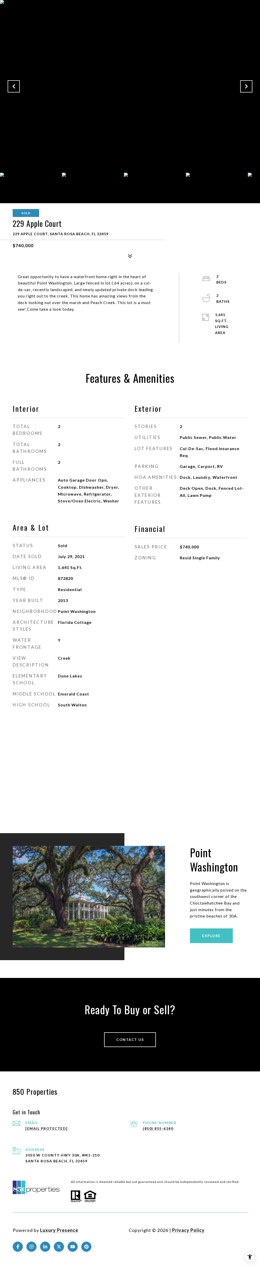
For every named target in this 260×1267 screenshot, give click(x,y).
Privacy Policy (188, 1230)
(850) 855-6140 (158, 1128)
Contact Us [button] (130, 1039)
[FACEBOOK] (18, 1247)
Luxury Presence (59, 1230)
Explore (211, 935)
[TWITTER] (59, 1247)
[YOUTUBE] (73, 1247)
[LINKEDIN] (45, 1247)
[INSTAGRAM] (31, 1247)
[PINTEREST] (86, 1247)
